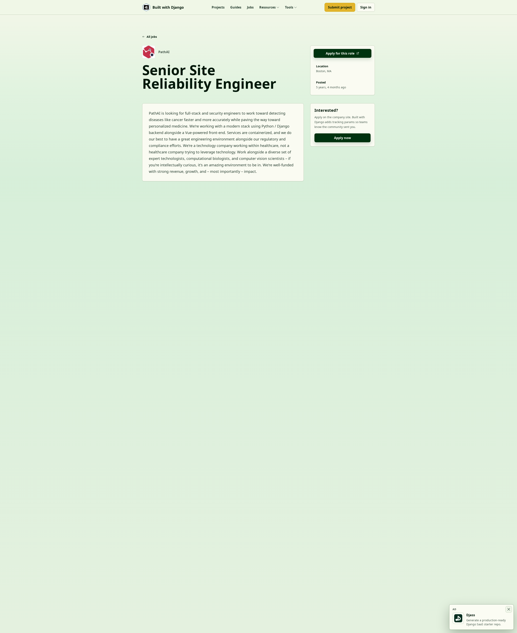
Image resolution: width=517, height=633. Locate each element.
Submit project (340, 7)
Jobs (250, 7)
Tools (289, 7)
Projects (218, 7)
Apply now (342, 138)
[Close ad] (508, 609)
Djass (470, 615)
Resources (267, 7)
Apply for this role (340, 53)
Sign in (365, 7)
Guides (235, 7)
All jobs (152, 37)
